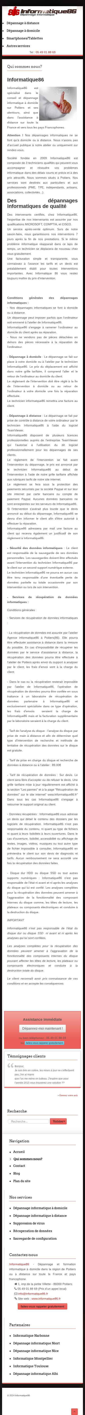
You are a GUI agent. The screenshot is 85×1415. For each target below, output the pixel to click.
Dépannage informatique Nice (36, 1351)
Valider (58, 1121)
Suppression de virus (29, 1223)
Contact (19, 1166)
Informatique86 (19, 1264)
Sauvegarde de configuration (35, 1238)
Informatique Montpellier (33, 1358)
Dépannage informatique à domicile (40, 1208)
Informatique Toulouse (31, 1366)
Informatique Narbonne (31, 1336)
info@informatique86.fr (33, 1293)
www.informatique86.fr (46, 1298)
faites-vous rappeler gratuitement (44, 1043)
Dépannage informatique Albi (35, 1374)
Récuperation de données (32, 1231)
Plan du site (22, 1181)
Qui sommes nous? (24, 66)
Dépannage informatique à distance (40, 1216)
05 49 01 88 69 (45, 52)
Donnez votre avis (68, 1095)
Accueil (19, 1152)
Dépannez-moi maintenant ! (42, 1028)
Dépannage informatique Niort (36, 1343)
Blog (16, 1173)
